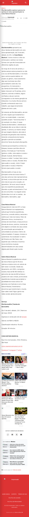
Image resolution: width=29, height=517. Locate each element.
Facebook (5, 350)
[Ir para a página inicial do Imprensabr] (14, 2)
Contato (14, 494)
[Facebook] (12, 434)
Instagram (12, 350)
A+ (21, 18)
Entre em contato (17, 469)
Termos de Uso (22, 494)
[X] (16, 434)
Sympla (24, 317)
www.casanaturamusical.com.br (12, 346)
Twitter (19, 350)
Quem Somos (6, 494)
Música (4, 8)
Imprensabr (11, 17)
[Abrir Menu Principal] (3, 2)
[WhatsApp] (8, 434)
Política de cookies (14, 497)
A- (17, 18)
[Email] (21, 434)
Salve (4, 21)
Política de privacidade (14, 501)
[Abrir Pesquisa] (25, 2)
